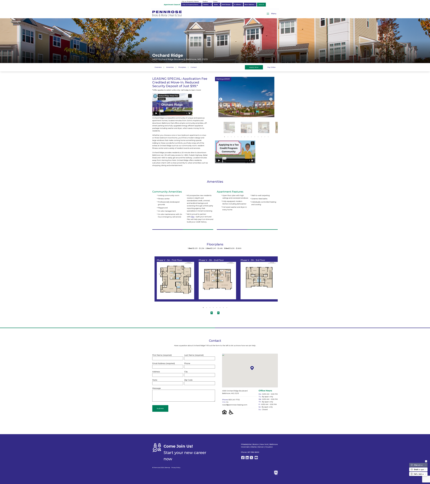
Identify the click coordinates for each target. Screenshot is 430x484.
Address (156, 372)
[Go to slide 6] (241, 137)
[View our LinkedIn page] (247, 458)
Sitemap (167, 467)
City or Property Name (190, 1)
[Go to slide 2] (228, 137)
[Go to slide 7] (245, 137)
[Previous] (221, 99)
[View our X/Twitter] (252, 458)
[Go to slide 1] (224, 137)
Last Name (194, 355)
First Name (162, 355)
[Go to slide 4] (234, 137)
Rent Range (226, 4)
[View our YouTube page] (256, 458)
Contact (194, 67)
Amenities (170, 67)
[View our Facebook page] (242, 458)
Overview (158, 67)
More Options (250, 4)
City (186, 372)
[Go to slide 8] (248, 137)
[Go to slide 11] (258, 137)
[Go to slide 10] (255, 137)
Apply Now (253, 67)
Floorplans (182, 67)
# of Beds (237, 4)
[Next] (271, 99)
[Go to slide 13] (265, 137)
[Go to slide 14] (268, 137)
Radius (205, 1)
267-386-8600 (253, 452)
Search (261, 4)
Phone (187, 363)
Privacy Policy (175, 467)
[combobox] (191, 4)
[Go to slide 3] (231, 137)
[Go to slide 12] (261, 137)
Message (156, 388)
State (215, 1)
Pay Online (271, 67)
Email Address (163, 363)
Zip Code (188, 380)
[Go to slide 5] (238, 137)
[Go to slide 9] (251, 137)
